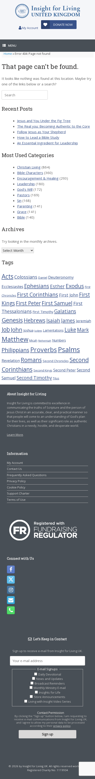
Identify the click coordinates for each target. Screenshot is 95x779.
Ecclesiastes (12, 286)
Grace (22, 211)
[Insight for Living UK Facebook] (11, 569)
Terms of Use (16, 500)
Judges (38, 330)
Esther (57, 286)
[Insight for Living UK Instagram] (11, 590)
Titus (56, 378)
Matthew (15, 339)
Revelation (11, 360)
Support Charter (18, 493)
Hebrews (34, 320)
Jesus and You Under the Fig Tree (44, 120)
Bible (21, 217)
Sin (19, 200)
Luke (70, 329)
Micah (33, 340)
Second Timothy (34, 377)
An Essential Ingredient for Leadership (47, 143)
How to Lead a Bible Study (38, 137)
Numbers (59, 340)
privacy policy (62, 725)
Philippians (15, 350)
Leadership (26, 183)
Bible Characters (30, 172)
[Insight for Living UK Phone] (11, 610)
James (68, 320)
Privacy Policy (16, 481)
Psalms (69, 349)
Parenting (25, 206)
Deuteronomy (61, 277)
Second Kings (42, 370)
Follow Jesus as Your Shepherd (41, 131)
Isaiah (53, 320)
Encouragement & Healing (38, 178)
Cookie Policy (16, 487)
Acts (7, 276)
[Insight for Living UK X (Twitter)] (11, 580)
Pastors (23, 195)
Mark (83, 329)
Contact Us (14, 469)
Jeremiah (83, 320)
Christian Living (29, 167)
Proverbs (43, 349)
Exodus (75, 286)
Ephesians (36, 286)
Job (6, 329)
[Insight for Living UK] (47, 11)
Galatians (65, 311)
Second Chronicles (56, 361)
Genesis (12, 320)
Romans (31, 360)
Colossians (25, 277)
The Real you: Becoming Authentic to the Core (53, 126)
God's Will (25, 189)
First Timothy (43, 311)
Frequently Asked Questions (27, 475)
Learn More (15, 435)
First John (68, 295)
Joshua (28, 330)
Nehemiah (44, 340)
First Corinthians (37, 294)
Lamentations (53, 330)
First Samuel (57, 303)
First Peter (28, 303)
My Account (29, 28)
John (16, 329)
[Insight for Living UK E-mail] (11, 600)
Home (8, 54)
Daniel (42, 277)
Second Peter (64, 370)
